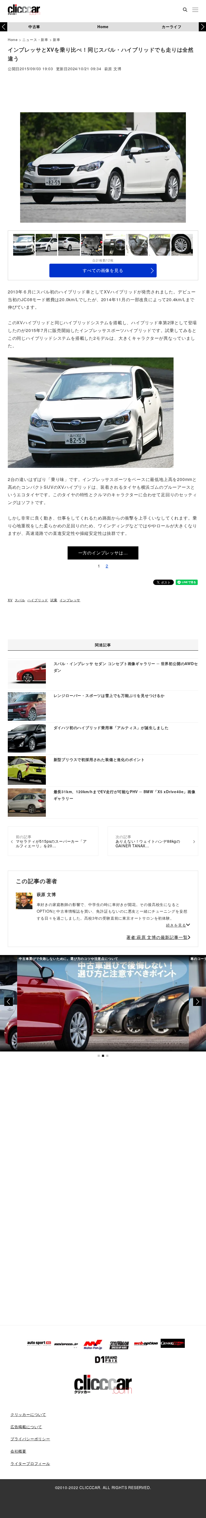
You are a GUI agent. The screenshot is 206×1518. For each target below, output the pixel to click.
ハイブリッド (37, 600)
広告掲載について (26, 1426)
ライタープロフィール (30, 1463)
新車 (56, 39)
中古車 (34, 26)
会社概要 (18, 1451)
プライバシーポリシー (30, 1438)
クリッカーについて (28, 1414)
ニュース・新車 (35, 39)
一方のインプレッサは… (103, 553)
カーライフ (172, 26)
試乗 (53, 600)
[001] (91, 412)
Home (103, 26)
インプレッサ (70, 600)
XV (10, 600)
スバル (20, 600)
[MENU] (195, 10)
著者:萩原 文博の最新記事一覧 (156, 937)
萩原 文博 (113, 69)
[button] (202, 27)
